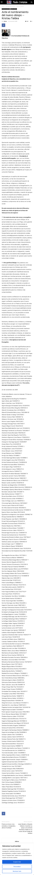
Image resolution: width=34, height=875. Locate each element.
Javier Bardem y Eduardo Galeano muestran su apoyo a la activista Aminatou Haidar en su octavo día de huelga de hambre (25, 828)
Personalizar (17, 866)
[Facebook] (3, 25)
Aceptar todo (17, 862)
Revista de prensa (10, 6)
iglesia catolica (20, 6)
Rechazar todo (17, 871)
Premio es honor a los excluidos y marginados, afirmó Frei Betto (9, 826)
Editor (5, 21)
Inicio (3, 6)
